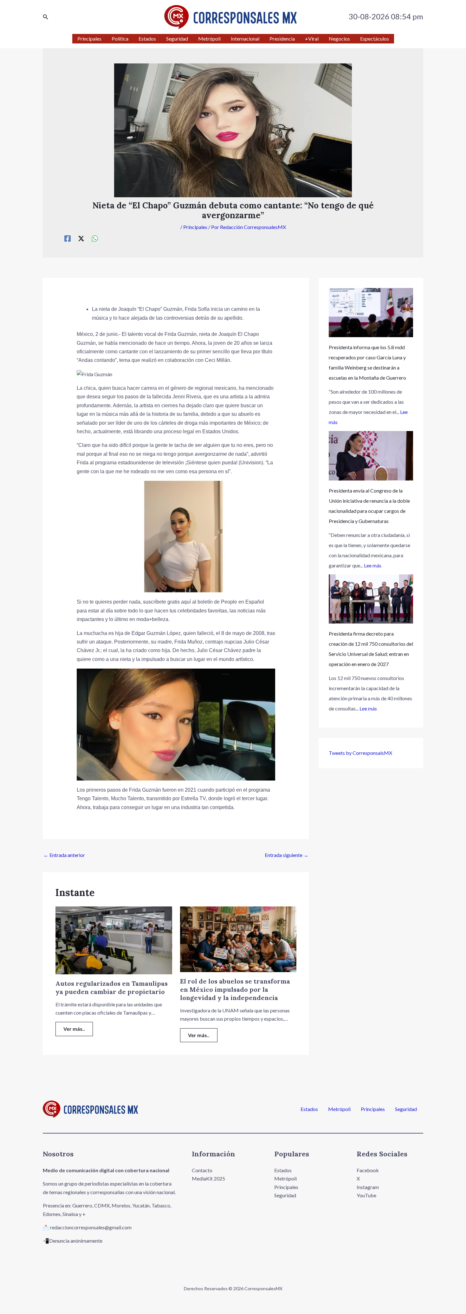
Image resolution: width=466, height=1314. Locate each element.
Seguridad (406, 1109)
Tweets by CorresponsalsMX (360, 753)
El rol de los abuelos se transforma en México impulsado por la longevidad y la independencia (235, 989)
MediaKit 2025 (208, 1178)
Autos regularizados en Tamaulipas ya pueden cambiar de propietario (111, 987)
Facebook (368, 1170)
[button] (46, 17)
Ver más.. (74, 1029)
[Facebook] (67, 238)
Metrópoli (339, 1109)
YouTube (366, 1195)
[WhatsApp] (95, 238)
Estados (309, 1109)
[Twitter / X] (81, 238)
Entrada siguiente (286, 855)
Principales (195, 227)
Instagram (368, 1187)
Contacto (202, 1170)
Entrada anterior (64, 855)
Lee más (372, 565)
